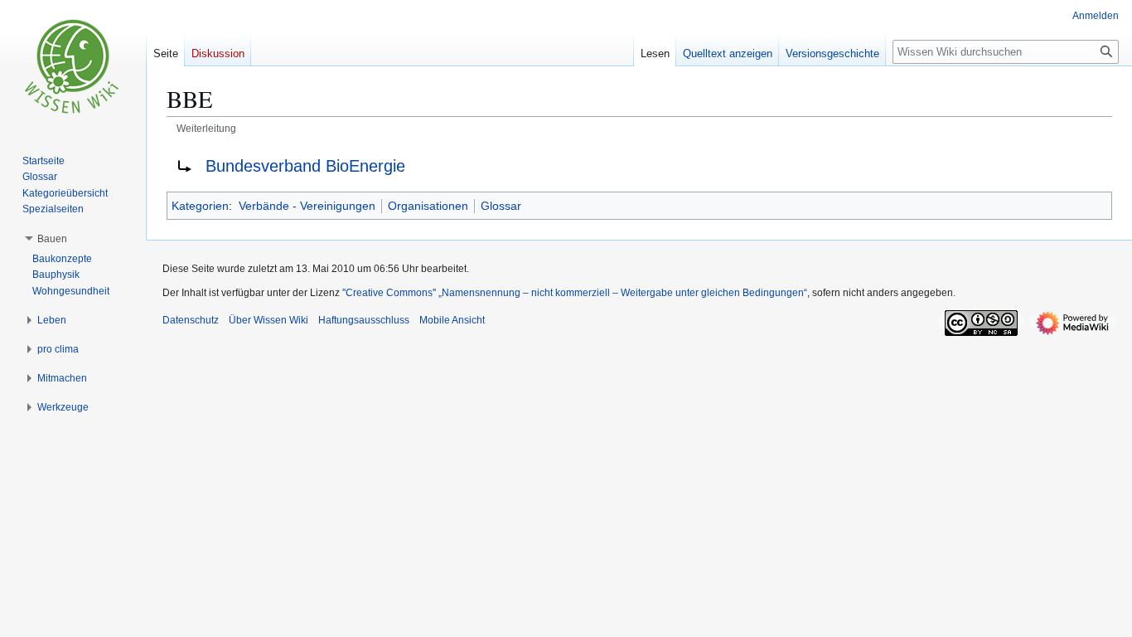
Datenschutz (190, 320)
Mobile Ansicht (452, 320)
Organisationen (428, 205)
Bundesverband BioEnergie (305, 166)
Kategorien (200, 205)
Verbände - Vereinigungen (307, 205)
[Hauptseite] (73, 66)
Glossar (501, 205)
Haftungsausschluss (363, 320)
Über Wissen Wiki (268, 320)
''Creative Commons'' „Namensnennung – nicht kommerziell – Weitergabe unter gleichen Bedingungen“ (574, 293)
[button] (52, 239)
